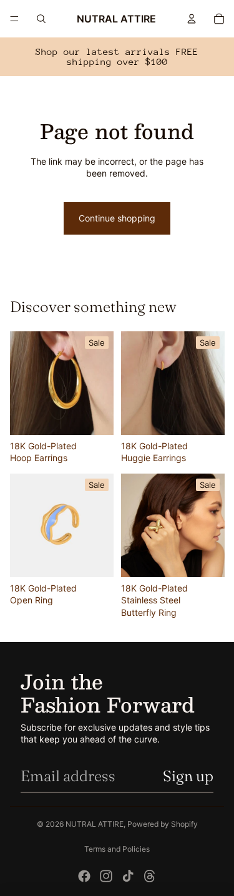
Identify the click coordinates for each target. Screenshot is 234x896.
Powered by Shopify (162, 824)
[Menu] (14, 18)
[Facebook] (84, 876)
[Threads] (149, 876)
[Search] (41, 18)
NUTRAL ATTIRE (95, 824)
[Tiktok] (127, 876)
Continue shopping (117, 218)
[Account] (191, 18)
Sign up (188, 776)
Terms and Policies (117, 849)
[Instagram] (106, 876)
